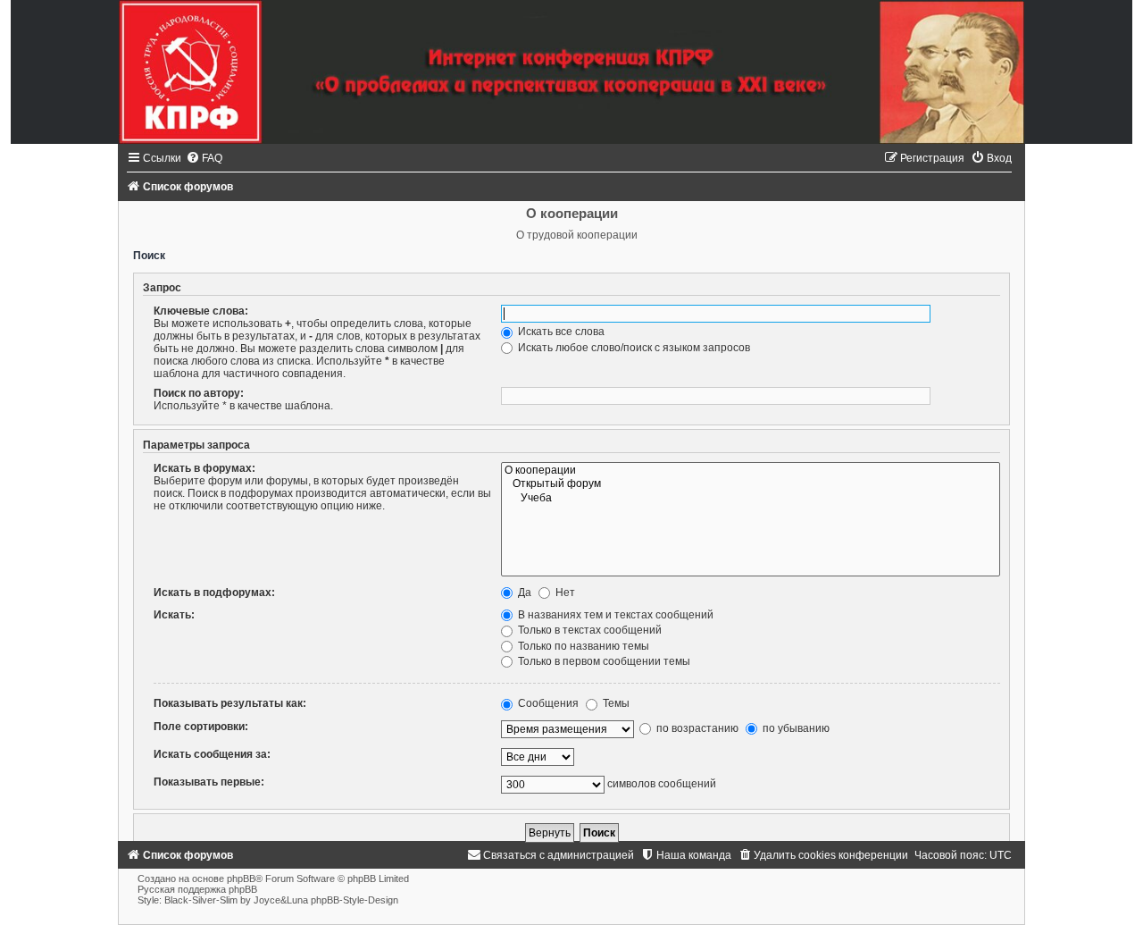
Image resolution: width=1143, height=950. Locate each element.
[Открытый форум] (750, 484)
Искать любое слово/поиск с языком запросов (632, 347)
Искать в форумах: (204, 468)
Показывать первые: (209, 782)
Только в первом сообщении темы (602, 661)
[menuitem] (204, 158)
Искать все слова (560, 331)
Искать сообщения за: (212, 754)
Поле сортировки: (201, 726)
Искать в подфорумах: (214, 592)
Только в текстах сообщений (588, 630)
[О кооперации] (750, 471)
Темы (615, 703)
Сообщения (547, 703)
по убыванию (795, 728)
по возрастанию (696, 728)
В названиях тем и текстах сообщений (614, 615)
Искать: (174, 615)
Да (523, 592)
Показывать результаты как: (230, 703)
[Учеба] (750, 499)
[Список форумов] (571, 72)
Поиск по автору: (199, 393)
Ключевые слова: (201, 311)
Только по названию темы (582, 646)
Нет (564, 592)
